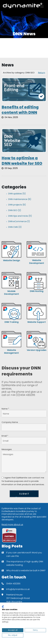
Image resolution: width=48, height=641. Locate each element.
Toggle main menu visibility (42, 6)
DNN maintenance (19, 199)
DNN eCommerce (19, 221)
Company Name (10, 422)
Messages (7, 449)
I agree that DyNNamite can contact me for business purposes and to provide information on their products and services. (23, 481)
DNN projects (17, 204)
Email (5, 435)
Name (5, 408)
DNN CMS (15, 227)
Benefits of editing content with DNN (20, 109)
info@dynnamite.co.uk (18, 589)
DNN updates (17, 193)
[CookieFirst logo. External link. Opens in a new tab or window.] (3, 606)
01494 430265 (13, 583)
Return (41, 72)
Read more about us (12, 524)
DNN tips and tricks (20, 216)
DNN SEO (14, 210)
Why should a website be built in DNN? (25, 570)
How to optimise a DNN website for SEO (22, 160)
